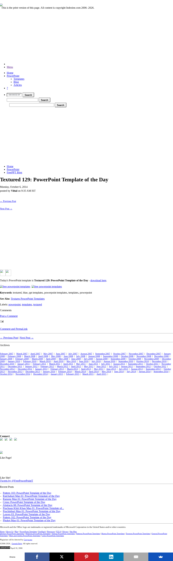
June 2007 (60, 354)
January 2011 (23, 364)
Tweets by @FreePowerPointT (16, 480)
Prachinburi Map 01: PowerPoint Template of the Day (31, 511)
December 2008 (161, 356)
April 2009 (51, 359)
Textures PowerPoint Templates (28, 298)
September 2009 (118, 359)
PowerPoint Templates (28, 531)
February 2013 (57, 369)
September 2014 (161, 371)
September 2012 (143, 366)
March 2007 (22, 354)
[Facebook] (37, 557)
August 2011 (119, 364)
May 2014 (106, 371)
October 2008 (127, 356)
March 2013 (72, 369)
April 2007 (35, 354)
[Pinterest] (86, 557)
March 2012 (62, 366)
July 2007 (73, 354)
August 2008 (94, 356)
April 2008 (43, 356)
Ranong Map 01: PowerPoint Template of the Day (30, 499)
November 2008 (144, 356)
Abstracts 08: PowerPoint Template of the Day (27, 505)
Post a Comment (9, 316)
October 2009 (135, 359)
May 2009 (63, 359)
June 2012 (101, 366)
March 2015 (88, 374)
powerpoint (14, 304)
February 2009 (22, 359)
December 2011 (15, 366)
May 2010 (71, 361)
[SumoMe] (160, 557)
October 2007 (119, 354)
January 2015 (57, 374)
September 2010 (125, 361)
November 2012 (7, 369)
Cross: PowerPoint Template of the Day (24, 502)
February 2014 (65, 371)
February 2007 (6, 354)
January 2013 (41, 369)
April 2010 (59, 361)
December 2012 (25, 369)
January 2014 (49, 371)
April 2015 (101, 374)
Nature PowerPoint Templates (63, 534)
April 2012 (76, 366)
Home (10, 72)
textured (37, 304)
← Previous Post (8, 201)
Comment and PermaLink (14, 328)
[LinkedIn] (111, 557)
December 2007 (153, 354)
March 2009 (37, 359)
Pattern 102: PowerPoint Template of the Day (27, 517)
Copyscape (28, 540)
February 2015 (72, 374)
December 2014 (40, 374)
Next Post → (6, 208)
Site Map (73, 531)
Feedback (42, 531)
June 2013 (111, 369)
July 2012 (113, 366)
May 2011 (81, 364)
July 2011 (105, 364)
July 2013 (123, 369)
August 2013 (137, 369)
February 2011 (39, 364)
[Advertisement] (86, 33)
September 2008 (110, 356)
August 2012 (127, 366)
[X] (62, 557)
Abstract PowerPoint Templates (12, 534)
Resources (51, 531)
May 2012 (88, 366)
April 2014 (94, 371)
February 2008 (14, 356)
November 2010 (159, 361)
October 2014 (6, 374)
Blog (16, 82)
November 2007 (136, 354)
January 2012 (31, 366)
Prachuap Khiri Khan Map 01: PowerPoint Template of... (33, 508)
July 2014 (131, 371)
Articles (18, 85)
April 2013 (86, 369)
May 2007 (48, 354)
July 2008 (80, 356)
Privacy (65, 531)
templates (27, 304)
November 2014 (23, 374)
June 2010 (84, 361)
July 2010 (96, 361)
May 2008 (56, 356)
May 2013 (98, 369)
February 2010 (29, 361)
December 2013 (33, 371)
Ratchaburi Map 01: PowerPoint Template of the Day (31, 496)
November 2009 (151, 359)
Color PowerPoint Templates (53, 536)
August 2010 (109, 361)
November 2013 (15, 371)
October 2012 (160, 366)
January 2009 (6, 359)
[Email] (135, 557)
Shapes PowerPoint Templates (113, 534)
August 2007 (86, 354)
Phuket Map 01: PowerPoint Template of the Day (29, 520)
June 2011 (93, 364)
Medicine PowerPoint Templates (38, 534)
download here (98, 280)
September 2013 (153, 369)
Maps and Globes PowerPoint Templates (24, 536)
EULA (58, 531)
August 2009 (102, 359)
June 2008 (68, 356)
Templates (19, 78)
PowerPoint (13, 75)
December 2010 (7, 364)
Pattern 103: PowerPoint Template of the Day (27, 493)
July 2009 (88, 359)
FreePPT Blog (14, 172)
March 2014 (80, 371)
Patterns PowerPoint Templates (88, 534)
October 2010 (142, 361)
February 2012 (47, 366)
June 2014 (119, 371)
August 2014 (145, 371)
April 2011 (68, 364)
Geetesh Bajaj (17, 544)
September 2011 (135, 364)
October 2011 (152, 364)
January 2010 (14, 361)
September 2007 (102, 354)
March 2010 (45, 361)
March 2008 (29, 356)
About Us (9, 531)
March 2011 (54, 364)
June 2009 (76, 359)
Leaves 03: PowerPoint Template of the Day (26, 514)
